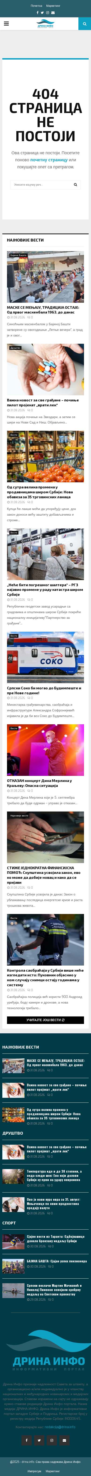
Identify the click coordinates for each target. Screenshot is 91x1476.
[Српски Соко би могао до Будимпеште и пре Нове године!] (45, 657)
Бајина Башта (18, 255)
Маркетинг (53, 6)
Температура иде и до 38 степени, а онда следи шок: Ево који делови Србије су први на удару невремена (54, 1175)
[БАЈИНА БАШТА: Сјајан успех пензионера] (13, 1266)
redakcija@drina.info (60, 1427)
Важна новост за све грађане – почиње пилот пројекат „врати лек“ (43, 402)
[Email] (64, 1440)
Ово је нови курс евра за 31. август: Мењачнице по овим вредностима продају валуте (53, 1203)
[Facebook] (26, 1440)
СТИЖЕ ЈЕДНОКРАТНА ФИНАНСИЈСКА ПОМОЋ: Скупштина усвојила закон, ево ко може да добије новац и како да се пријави (43, 874)
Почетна (36, 6)
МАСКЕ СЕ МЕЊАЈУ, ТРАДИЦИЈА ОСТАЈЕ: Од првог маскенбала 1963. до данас (43, 309)
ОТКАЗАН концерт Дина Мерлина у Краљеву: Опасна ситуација (39, 783)
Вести (13, 434)
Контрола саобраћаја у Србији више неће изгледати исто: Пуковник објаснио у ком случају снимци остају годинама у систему (45, 977)
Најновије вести (25, 239)
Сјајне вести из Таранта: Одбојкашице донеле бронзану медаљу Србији (55, 1238)
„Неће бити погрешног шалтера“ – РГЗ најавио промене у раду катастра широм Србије (45, 589)
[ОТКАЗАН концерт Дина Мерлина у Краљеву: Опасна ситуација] (45, 750)
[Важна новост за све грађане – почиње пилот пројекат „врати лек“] (45, 369)
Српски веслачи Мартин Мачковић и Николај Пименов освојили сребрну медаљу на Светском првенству (54, 1289)
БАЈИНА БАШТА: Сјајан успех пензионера (57, 1260)
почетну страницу (49, 160)
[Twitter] (39, 1440)
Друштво (15, 347)
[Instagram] (52, 1440)
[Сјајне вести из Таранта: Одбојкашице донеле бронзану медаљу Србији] (13, 1241)
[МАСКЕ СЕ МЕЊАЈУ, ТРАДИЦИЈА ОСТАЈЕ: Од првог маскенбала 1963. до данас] (45, 277)
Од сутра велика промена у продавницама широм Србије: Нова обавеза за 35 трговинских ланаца (40, 492)
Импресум (34, 1471)
